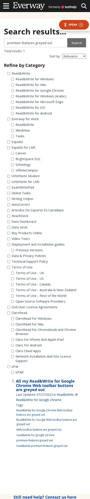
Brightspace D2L (28, 159)
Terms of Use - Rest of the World (41, 296)
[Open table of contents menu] (7, 5)
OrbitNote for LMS (26, 182)
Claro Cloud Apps (28, 351)
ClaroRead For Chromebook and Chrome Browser (46, 332)
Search (77, 43)
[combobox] (36, 42)
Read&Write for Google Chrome (40, 90)
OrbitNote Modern (26, 176)
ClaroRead (19, 313)
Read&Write (21, 73)
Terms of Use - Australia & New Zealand (46, 290)
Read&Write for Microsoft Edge (39, 102)
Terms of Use (22, 267)
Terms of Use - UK (30, 273)
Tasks (20, 136)
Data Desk (19, 227)
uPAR (20, 372)
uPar (15, 366)
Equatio (17, 142)
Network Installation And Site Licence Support (43, 358)
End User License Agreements (34, 307)
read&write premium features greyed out (42, 446)
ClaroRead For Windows (34, 318)
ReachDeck (20, 216)
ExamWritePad (23, 187)
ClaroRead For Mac (30, 324)
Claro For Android (29, 345)
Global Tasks (21, 193)
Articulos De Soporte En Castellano (38, 210)
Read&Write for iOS (30, 107)
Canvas (21, 153)
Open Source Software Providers (40, 301)
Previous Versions (29, 250)
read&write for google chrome (35, 435)
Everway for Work (25, 119)
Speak (73, 25)
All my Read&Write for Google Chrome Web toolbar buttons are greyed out (45, 385)
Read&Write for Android (34, 113)
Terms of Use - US (30, 278)
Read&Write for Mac (31, 85)
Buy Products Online (27, 233)
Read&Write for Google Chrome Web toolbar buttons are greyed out (44, 412)
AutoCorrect (21, 204)
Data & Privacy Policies (29, 256)
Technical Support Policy (30, 261)
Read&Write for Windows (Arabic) (41, 96)
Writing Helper (23, 199)
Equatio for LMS (23, 147)
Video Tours (21, 239)
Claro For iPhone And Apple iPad (40, 339)
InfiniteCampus (27, 170)
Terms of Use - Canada (33, 284)
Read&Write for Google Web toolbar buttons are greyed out (46, 422)
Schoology (23, 164)
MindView (23, 130)
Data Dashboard (24, 221)
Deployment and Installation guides (38, 244)
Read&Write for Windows (35, 79)
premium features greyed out (34, 440)
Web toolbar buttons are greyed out (38, 429)
